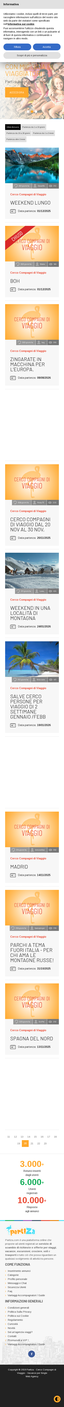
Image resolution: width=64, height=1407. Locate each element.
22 (38, 1143)
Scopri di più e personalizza (32, 55)
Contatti (12, 1336)
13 (22, 1136)
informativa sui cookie (21, 24)
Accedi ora (17, 92)
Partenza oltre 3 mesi (15, 139)
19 (18, 1143)
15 (35, 1136)
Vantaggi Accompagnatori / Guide (26, 1295)
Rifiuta (17, 47)
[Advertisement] (32, 424)
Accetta (47, 47)
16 (42, 1136)
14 (28, 1136)
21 (32, 1143)
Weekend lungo (30, 202)
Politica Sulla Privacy (20, 1311)
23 (45, 1143)
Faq (10, 1291)
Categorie (13, 1274)
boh (15, 281)
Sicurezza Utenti (17, 1287)
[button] (28, 111)
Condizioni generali (18, 1307)
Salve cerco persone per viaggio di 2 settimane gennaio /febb (28, 706)
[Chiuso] (32, 243)
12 (15, 1136)
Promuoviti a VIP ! (18, 1340)
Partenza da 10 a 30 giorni (18, 133)
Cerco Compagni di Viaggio (28, 194)
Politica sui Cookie (18, 1315)
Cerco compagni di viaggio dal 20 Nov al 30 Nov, (30, 524)
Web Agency (32, 1376)
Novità (11, 1328)
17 (48, 1136)
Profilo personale (17, 1279)
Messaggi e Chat (17, 1283)
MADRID (19, 866)
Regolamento (15, 1319)
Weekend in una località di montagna (30, 613)
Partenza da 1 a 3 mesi (43, 133)
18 (55, 1136)
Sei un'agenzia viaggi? (20, 1332)
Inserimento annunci (19, 1270)
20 (25, 1143)
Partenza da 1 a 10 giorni (33, 127)
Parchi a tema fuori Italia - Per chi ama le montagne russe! (32, 952)
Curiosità (13, 1323)
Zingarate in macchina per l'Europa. (27, 364)
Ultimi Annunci (12, 127)
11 (8, 1136)
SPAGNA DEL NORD (31, 1038)
